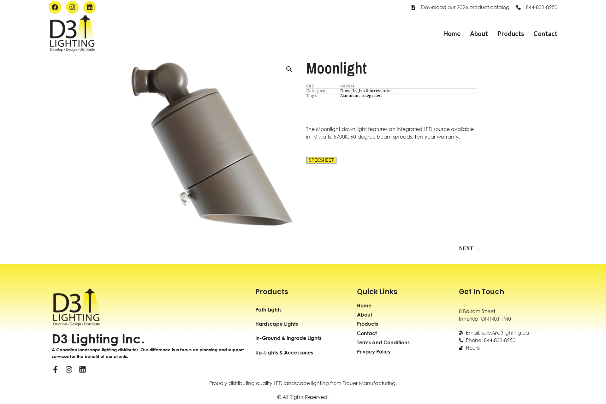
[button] (289, 69)
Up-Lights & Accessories (284, 352)
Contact (545, 33)
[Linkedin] (89, 7)
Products (510, 33)
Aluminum (349, 95)
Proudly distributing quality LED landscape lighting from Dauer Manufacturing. (303, 383)
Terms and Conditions (383, 342)
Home (451, 33)
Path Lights (268, 309)
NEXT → (469, 248)
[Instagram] (72, 7)
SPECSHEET (321, 160)
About (479, 33)
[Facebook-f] (55, 369)
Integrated (371, 95)
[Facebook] (55, 7)
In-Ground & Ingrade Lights (288, 338)
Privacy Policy (374, 351)
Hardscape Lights (276, 324)
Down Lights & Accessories (366, 90)
